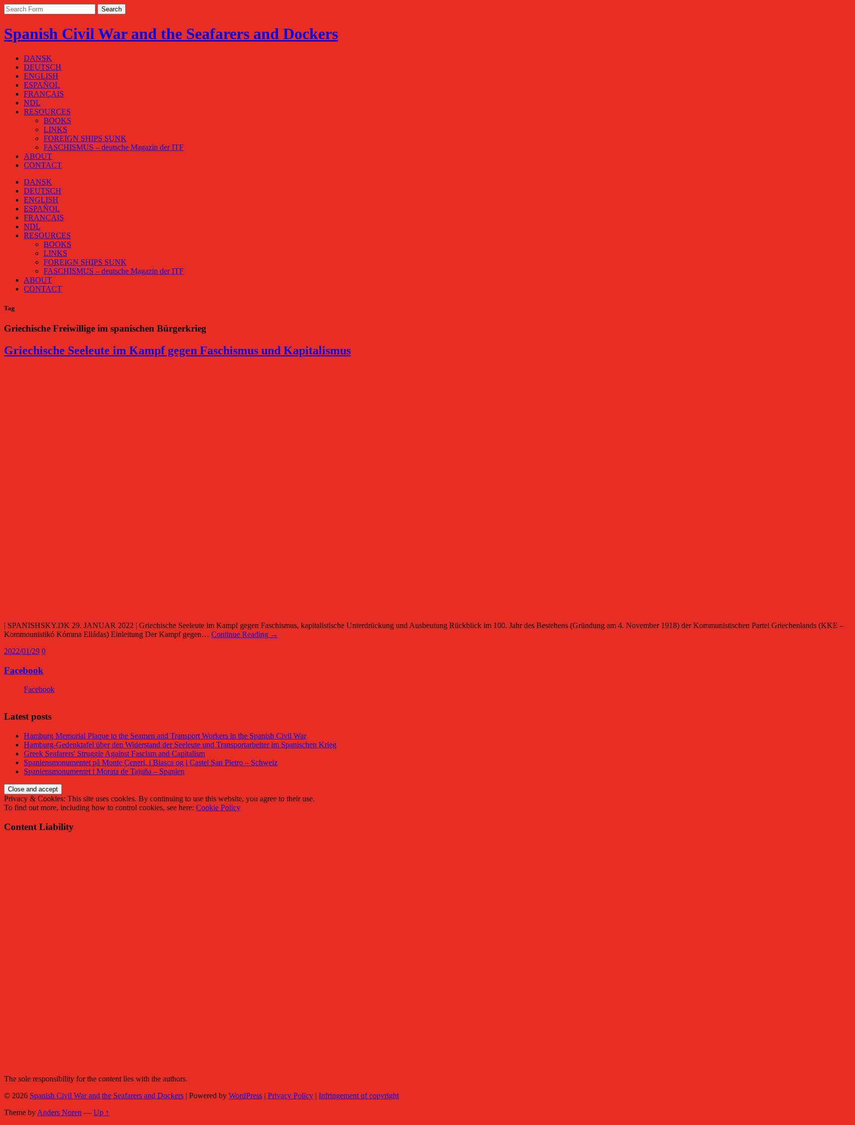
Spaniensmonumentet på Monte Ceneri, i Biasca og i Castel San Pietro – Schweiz (151, 762)
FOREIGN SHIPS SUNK (85, 138)
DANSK (38, 58)
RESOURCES (47, 111)
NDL (32, 102)
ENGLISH (41, 76)
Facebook (24, 670)
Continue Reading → (244, 634)
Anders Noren (59, 1112)
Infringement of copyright (359, 1095)
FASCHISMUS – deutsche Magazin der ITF (114, 147)
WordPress (245, 1095)
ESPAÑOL (42, 85)
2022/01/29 (22, 651)
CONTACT (43, 165)
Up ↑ (101, 1112)
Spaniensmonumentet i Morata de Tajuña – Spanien (104, 771)
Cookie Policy (218, 807)
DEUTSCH (42, 67)
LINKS (55, 129)
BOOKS (57, 120)
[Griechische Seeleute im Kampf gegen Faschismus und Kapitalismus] (152, 608)
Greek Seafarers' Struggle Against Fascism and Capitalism (114, 753)
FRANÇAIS (44, 94)
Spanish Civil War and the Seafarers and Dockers (171, 34)
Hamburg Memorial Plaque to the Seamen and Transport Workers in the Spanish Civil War (165, 736)
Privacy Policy (290, 1095)
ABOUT (38, 156)
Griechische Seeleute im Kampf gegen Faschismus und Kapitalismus (177, 350)
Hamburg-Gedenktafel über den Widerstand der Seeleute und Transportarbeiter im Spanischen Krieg (180, 744)
